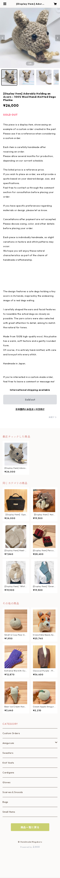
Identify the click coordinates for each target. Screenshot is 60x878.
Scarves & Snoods (13, 792)
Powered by (26, 847)
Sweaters (8, 752)
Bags (5, 802)
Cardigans (8, 772)
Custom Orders (11, 733)
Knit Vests (8, 762)
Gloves (7, 782)
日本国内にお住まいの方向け (30, 409)
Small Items (9, 811)
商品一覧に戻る (30, 827)
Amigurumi (8, 743)
